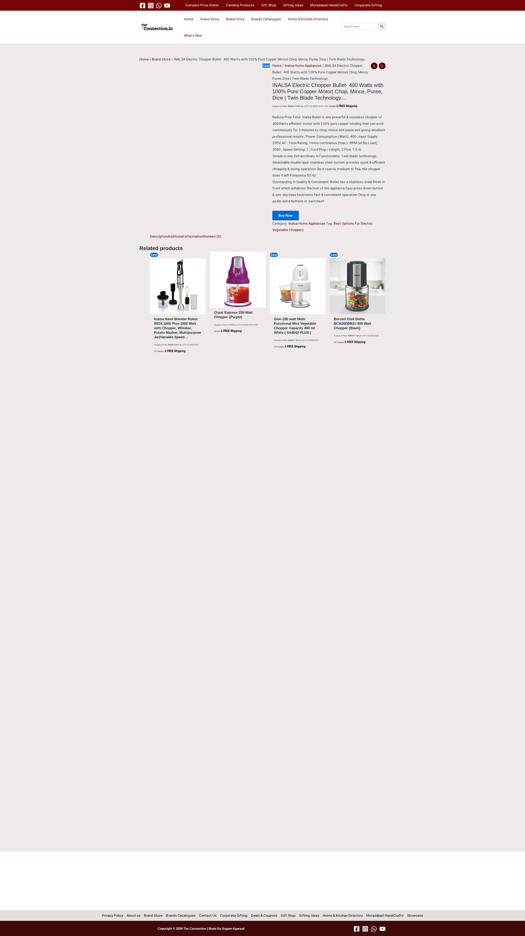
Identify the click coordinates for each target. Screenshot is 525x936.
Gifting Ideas (293, 5)
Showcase (415, 915)
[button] (363, 31)
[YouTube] (167, 5)
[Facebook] (142, 5)
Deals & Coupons (264, 915)
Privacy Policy (112, 915)
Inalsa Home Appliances (303, 66)
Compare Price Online (201, 5)
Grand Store (209, 19)
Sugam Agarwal (233, 928)
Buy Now (285, 215)
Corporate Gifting (368, 5)
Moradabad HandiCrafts (329, 5)
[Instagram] (151, 5)
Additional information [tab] (185, 236)
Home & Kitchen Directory (308, 19)
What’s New (193, 35)
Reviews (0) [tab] (212, 236)
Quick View (177, 310)
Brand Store (235, 19)
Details (332, 106)
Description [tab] (159, 236)
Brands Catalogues (266, 19)
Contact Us (208, 915)
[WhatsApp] (159, 5)
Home (188, 19)
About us (133, 915)
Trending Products (239, 5)
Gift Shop (268, 5)
